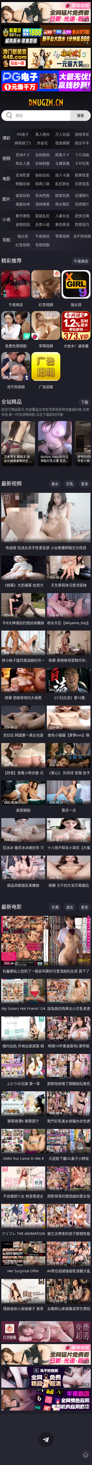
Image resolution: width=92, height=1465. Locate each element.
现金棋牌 (62, 143)
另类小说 (42, 224)
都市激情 (23, 215)
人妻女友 (62, 215)
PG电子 (23, 134)
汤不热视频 (82, 236)
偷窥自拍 (23, 195)
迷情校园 (23, 224)
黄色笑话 (62, 224)
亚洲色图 (42, 195)
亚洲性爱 (23, 175)
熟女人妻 (23, 163)
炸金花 (42, 143)
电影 (6, 179)
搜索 (80, 115)
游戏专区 (82, 134)
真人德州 (42, 134)
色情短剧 (42, 244)
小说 (6, 219)
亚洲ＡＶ (23, 154)
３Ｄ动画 (82, 154)
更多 (84, 483)
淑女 (69, 907)
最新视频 (11, 483)
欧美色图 (62, 195)
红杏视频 (23, 244)
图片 (6, 199)
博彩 (6, 138)
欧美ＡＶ (62, 154)
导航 (6, 240)
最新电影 (11, 906)
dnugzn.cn (46, 102)
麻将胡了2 (23, 143)
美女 (55, 483)
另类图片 (82, 204)
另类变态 (82, 183)
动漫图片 (82, 195)
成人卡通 (62, 175)
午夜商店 (42, 236)
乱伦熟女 (62, 183)
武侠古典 (82, 215)
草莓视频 (62, 236)
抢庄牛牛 (82, 143)
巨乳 (69, 483)
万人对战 (62, 134)
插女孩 (22, 236)
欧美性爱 (82, 175)
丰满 (55, 907)
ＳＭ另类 (82, 163)
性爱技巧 (82, 224)
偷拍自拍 (42, 175)
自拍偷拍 (42, 154)
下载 (84, 402)
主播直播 (62, 163)
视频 (6, 158)
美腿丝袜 (23, 204)
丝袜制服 (42, 163)
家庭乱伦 (42, 215)
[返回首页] (85, 1455)
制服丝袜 (23, 183)
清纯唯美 (42, 204)
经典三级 (42, 183)
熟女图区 (62, 204)
